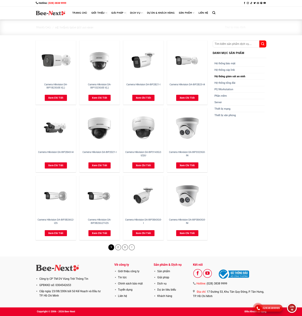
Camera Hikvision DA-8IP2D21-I (99, 152)
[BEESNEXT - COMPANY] (51, 13)
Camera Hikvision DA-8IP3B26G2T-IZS (99, 221)
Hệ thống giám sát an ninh (229, 76)
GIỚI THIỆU (98, 12)
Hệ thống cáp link (224, 69)
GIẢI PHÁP (117, 12)
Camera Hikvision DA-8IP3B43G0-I (143, 221)
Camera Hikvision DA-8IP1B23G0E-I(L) (55, 86)
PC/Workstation (223, 89)
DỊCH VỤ (135, 12)
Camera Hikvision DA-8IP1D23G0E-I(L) (99, 86)
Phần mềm (220, 95)
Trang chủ (43, 27)
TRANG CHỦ (79, 12)
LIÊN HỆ (203, 12)
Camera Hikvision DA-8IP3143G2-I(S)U (143, 154)
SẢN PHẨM (185, 12)
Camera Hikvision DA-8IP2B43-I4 (56, 152)
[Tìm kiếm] (214, 13)
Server (218, 102)
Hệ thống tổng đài (224, 82)
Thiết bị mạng (222, 108)
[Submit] (262, 43)
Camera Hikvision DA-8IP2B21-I (143, 84)
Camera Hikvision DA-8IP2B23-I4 (187, 84)
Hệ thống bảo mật (224, 63)
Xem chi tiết (55, 97)
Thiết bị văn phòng (225, 115)
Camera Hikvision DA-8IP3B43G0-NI (187, 221)
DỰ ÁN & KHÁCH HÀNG (161, 12)
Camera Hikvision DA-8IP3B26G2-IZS (56, 221)
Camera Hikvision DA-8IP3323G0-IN (187, 154)
